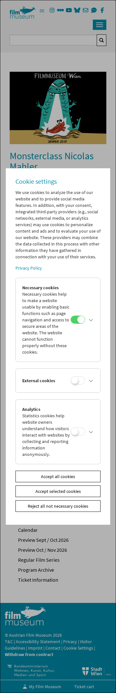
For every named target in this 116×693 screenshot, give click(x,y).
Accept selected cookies (58, 491)
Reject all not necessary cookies (58, 506)
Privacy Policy (28, 268)
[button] (91, 320)
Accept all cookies (58, 476)
